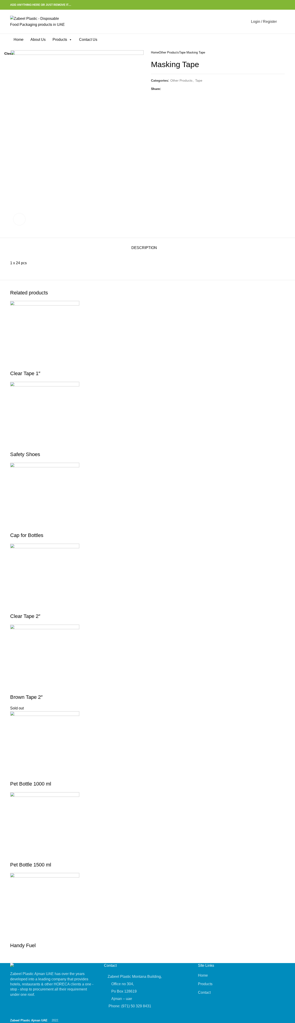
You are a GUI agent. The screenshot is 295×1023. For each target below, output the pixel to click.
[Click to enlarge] (19, 219)
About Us (38, 40)
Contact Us (88, 40)
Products (60, 40)
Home (19, 40)
